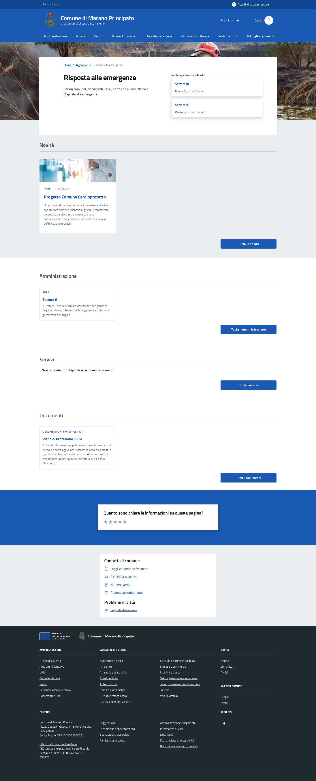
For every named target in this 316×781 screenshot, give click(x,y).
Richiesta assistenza (112, 740)
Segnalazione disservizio (114, 734)
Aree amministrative (52, 666)
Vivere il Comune (123, 36)
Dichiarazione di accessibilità (177, 740)
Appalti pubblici (109, 678)
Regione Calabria (52, 4)
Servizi (98, 36)
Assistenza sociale (159, 36)
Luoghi (225, 697)
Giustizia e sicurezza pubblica (177, 660)
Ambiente (106, 666)
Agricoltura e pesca (111, 660)
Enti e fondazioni (50, 678)
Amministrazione (55, 36)
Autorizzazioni (108, 684)
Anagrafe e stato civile (113, 672)
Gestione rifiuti (228, 36)
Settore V (50, 299)
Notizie (225, 660)
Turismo (164, 690)
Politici (43, 684)
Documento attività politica (63, 431)
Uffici (43, 672)
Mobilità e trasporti (171, 672)
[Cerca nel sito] (268, 20)
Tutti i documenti (248, 477)
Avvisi (47, 188)
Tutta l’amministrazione (248, 329)
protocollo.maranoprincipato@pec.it (67, 748)
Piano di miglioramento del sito (179, 746)
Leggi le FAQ (107, 723)
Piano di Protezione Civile (62, 439)
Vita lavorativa (169, 696)
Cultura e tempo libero (113, 696)
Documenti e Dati (50, 696)
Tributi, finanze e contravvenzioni (180, 684)
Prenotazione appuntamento (117, 728)
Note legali (166, 734)
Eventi (224, 703)
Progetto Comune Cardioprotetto (75, 197)
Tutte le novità (248, 243)
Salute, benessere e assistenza (179, 678)
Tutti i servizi (248, 385)
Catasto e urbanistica (112, 690)
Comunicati (227, 666)
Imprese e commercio (173, 666)
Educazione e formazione (115, 701)
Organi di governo (50, 660)
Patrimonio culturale (195, 36)
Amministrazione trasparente (178, 723)
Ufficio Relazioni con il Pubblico (58, 744)
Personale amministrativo (55, 690)
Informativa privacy (172, 728)
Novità (80, 36)
